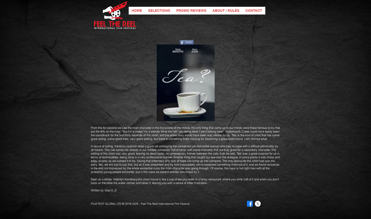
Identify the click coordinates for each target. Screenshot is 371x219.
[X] (258, 204)
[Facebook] (250, 204)
